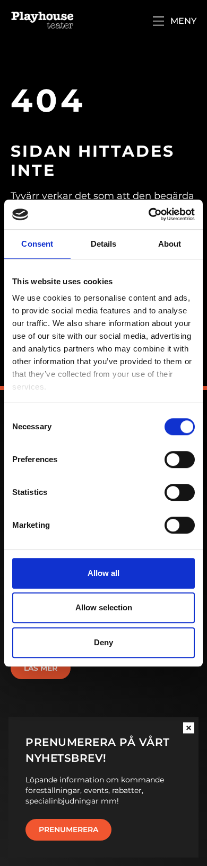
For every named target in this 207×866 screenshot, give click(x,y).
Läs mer (40, 668)
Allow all (103, 573)
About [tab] (170, 243)
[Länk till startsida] (42, 21)
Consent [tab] (37, 243)
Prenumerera (68, 829)
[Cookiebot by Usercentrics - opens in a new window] (149, 214)
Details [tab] (104, 243)
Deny (103, 642)
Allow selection (103, 607)
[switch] (180, 459)
